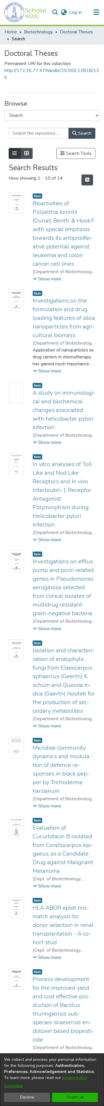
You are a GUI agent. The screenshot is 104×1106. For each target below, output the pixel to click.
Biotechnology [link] (38, 32)
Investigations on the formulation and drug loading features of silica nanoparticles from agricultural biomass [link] (64, 318)
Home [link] (11, 32)
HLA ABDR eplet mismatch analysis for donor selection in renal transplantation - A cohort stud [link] (63, 925)
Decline (27, 1097)
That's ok (75, 1097)
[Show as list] (15, 153)
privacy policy (74, 1077)
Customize (13, 1085)
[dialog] (52, 1080)
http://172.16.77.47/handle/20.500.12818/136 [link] (51, 74)
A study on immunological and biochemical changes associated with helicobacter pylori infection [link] (64, 410)
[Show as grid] (27, 153)
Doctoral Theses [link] (76, 32)
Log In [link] (75, 12)
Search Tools (78, 153)
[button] (25, 12)
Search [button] (84, 133)
